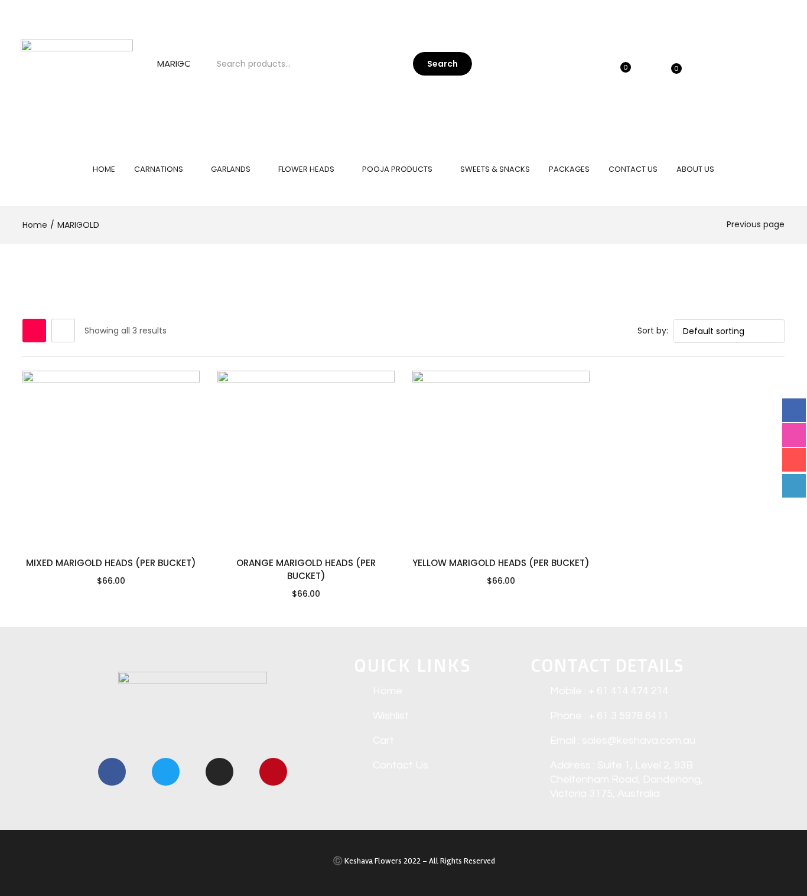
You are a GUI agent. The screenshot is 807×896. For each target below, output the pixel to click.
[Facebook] (112, 772)
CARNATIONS (159, 169)
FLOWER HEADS (307, 169)
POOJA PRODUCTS (398, 169)
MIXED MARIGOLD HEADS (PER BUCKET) (111, 563)
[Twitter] (166, 772)
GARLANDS (231, 169)
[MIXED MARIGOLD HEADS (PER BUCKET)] (111, 459)
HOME (104, 169)
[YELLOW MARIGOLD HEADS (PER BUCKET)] (501, 459)
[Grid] (34, 330)
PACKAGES (569, 169)
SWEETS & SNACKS (495, 169)
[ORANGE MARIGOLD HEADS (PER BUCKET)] (306, 459)
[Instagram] (219, 772)
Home (34, 225)
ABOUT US (695, 169)
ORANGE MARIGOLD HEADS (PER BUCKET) (306, 569)
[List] (63, 330)
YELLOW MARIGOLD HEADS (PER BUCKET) (501, 563)
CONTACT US (633, 169)
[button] (687, 64)
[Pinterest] (273, 772)
